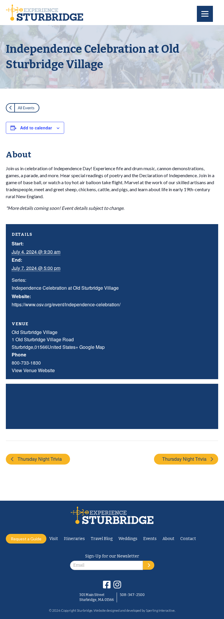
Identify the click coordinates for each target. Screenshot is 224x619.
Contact (188, 538)
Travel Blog (102, 538)
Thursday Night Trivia (39, 459)
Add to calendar (36, 128)
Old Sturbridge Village (34, 332)
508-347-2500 (132, 595)
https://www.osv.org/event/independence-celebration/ (66, 304)
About (168, 538)
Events (150, 538)
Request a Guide (26, 538)
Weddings (127, 538)
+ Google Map (90, 347)
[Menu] (205, 14)
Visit (53, 538)
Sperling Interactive (160, 610)
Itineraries (74, 538)
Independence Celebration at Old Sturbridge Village (65, 287)
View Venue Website (33, 370)
